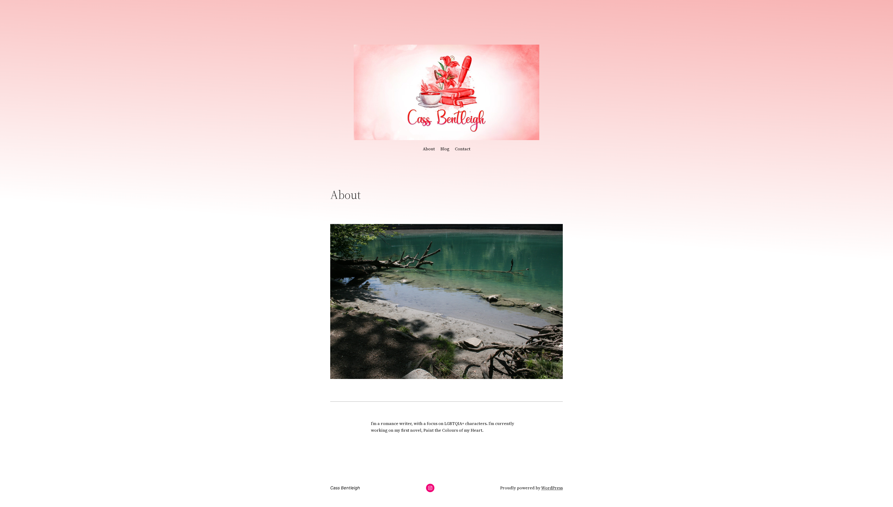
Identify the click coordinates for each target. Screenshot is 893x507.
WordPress (552, 488)
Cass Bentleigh (345, 487)
